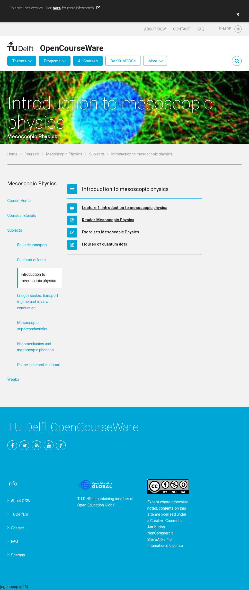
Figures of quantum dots (104, 244)
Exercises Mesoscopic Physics (110, 232)
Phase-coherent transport (39, 364)
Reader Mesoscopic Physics (108, 220)
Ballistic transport (32, 245)
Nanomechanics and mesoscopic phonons (35, 347)
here (57, 8)
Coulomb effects (31, 259)
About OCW (155, 29)
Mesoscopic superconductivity (32, 325)
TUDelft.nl (19, 514)
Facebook (12, 445)
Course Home (19, 200)
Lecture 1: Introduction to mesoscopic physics (124, 207)
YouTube (48, 445)
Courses (32, 154)
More (152, 61)
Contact (181, 29)
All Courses (88, 61)
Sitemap (18, 555)
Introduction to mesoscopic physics (38, 277)
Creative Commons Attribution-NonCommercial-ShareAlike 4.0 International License (165, 533)
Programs (52, 61)
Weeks (13, 379)
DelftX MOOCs (123, 61)
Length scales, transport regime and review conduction (37, 301)
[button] (236, 14)
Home (12, 154)
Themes (19, 61)
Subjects (96, 154)
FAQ (200, 29)
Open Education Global (96, 505)
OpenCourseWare (72, 47)
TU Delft (61, 445)
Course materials (21, 215)
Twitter (24, 445)
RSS (36, 445)
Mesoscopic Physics (64, 154)
